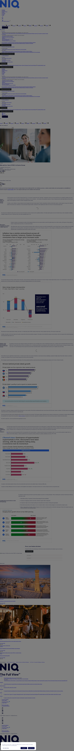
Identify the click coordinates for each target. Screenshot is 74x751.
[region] (18, 746)
